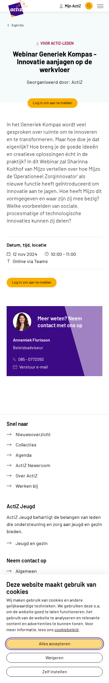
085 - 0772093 (31, 359)
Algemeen (26, 571)
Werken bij (27, 486)
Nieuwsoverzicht (33, 434)
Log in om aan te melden (52, 102)
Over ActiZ (27, 475)
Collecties (26, 444)
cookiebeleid (66, 629)
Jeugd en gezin (32, 543)
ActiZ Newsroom (33, 465)
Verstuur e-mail (33, 366)
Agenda (17, 25)
